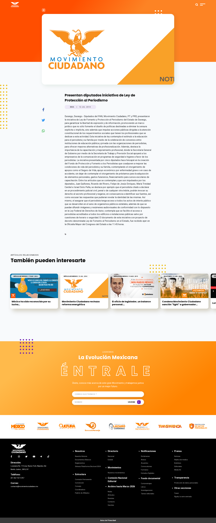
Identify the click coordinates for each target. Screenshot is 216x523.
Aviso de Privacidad (108, 520)
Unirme (131, 402)
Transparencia (181, 477)
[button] (213, 291)
